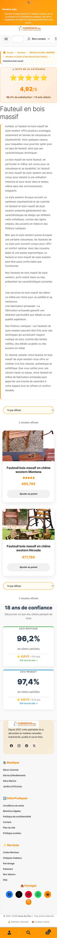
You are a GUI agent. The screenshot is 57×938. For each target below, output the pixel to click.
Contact (7, 822)
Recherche (28, 933)
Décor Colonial (10, 769)
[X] (19, 894)
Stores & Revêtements (14, 775)
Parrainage (8, 863)
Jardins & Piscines (12, 786)
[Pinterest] (28, 894)
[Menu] (6, 39)
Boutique (21, 52)
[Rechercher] (20, 39)
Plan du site (9, 827)
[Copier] (28, 902)
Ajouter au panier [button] (29, 493)
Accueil (10, 52)
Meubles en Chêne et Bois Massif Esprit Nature (26, 56)
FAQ (5, 880)
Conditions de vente (13, 805)
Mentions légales (12, 811)
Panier (44, 930)
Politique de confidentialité (17, 816)
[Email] (47, 894)
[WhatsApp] (38, 894)
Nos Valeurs (9, 874)
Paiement (8, 869)
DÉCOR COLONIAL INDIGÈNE (42, 52)
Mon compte (9, 933)
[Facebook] (9, 894)
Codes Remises (11, 852)
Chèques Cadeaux (12, 858)
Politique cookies (12, 833)
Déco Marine (9, 781)
